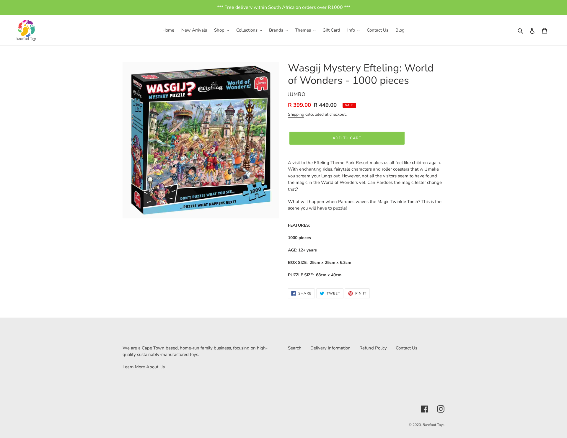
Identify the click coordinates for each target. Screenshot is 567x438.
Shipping (296, 114)
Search (295, 348)
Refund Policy (373, 348)
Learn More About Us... (145, 367)
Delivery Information (330, 348)
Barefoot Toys (433, 424)
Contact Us (406, 348)
